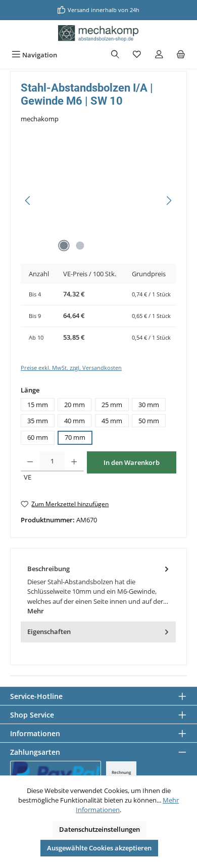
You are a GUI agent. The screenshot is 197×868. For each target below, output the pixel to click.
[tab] (98, 590)
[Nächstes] (168, 200)
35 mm (37, 420)
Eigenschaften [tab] (49, 631)
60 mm (37, 437)
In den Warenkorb (132, 462)
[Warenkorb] (181, 55)
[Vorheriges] (28, 200)
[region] (98, 200)
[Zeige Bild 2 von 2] (80, 246)
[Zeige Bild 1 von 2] (64, 246)
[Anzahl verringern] (30, 461)
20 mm (74, 404)
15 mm (37, 404)
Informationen (35, 733)
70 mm (75, 437)
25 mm (112, 404)
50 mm (148, 420)
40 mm (74, 420)
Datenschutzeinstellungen (99, 829)
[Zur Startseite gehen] (98, 33)
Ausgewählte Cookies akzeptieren (99, 847)
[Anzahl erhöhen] (74, 461)
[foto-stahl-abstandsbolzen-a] (98, 200)
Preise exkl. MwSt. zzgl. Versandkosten (71, 367)
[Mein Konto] (159, 55)
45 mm (112, 420)
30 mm (148, 404)
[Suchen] (115, 55)
